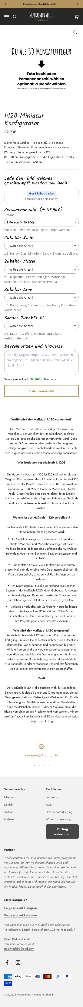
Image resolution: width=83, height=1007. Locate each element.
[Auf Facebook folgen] (7, 962)
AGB (49, 805)
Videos (8, 812)
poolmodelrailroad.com (19, 948)
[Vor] (78, 4)
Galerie (9, 819)
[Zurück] (5, 4)
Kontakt (8, 805)
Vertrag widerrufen (62, 831)
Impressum (52, 797)
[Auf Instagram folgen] (18, 962)
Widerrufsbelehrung (58, 819)
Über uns (10, 797)
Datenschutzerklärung (59, 812)
